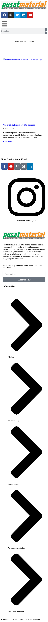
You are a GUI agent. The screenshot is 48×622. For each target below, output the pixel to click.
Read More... (8, 141)
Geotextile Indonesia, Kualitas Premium (19, 125)
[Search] (46, 31)
